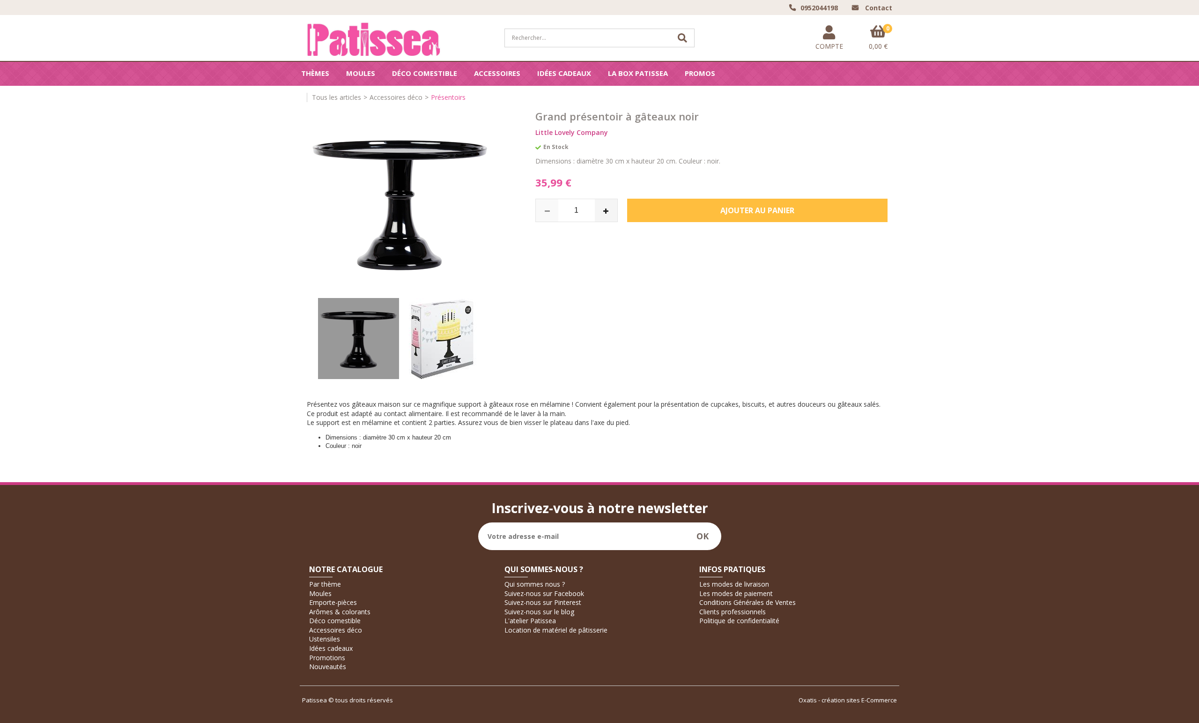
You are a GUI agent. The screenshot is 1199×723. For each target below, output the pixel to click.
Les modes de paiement (736, 593)
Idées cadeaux (564, 73)
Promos (700, 73)
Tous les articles (336, 97)
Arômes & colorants (339, 611)
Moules (360, 73)
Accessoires (497, 73)
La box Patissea (638, 73)
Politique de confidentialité (739, 620)
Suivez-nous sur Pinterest (542, 602)
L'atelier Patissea (530, 620)
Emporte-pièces (333, 602)
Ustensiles (324, 638)
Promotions (327, 657)
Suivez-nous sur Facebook (544, 593)
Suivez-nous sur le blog (539, 611)
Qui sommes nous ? (534, 584)
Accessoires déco (396, 97)
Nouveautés (327, 666)
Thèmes (315, 73)
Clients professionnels (732, 611)
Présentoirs (448, 97)
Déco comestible (424, 73)
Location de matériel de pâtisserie (555, 630)
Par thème (325, 584)
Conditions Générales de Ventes (747, 602)
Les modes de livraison (734, 584)
